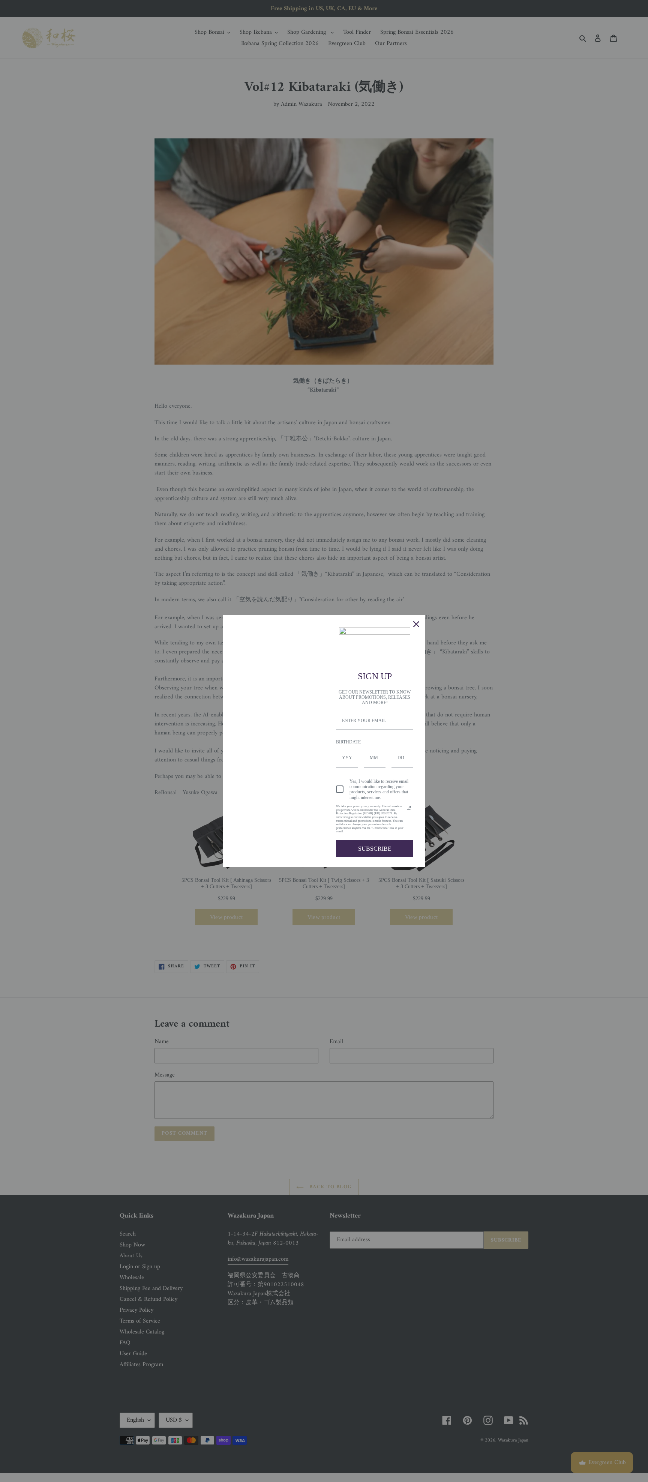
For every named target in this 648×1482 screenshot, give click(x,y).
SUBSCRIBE (375, 848)
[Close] (416, 624)
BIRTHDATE (348, 742)
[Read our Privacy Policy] (408, 807)
